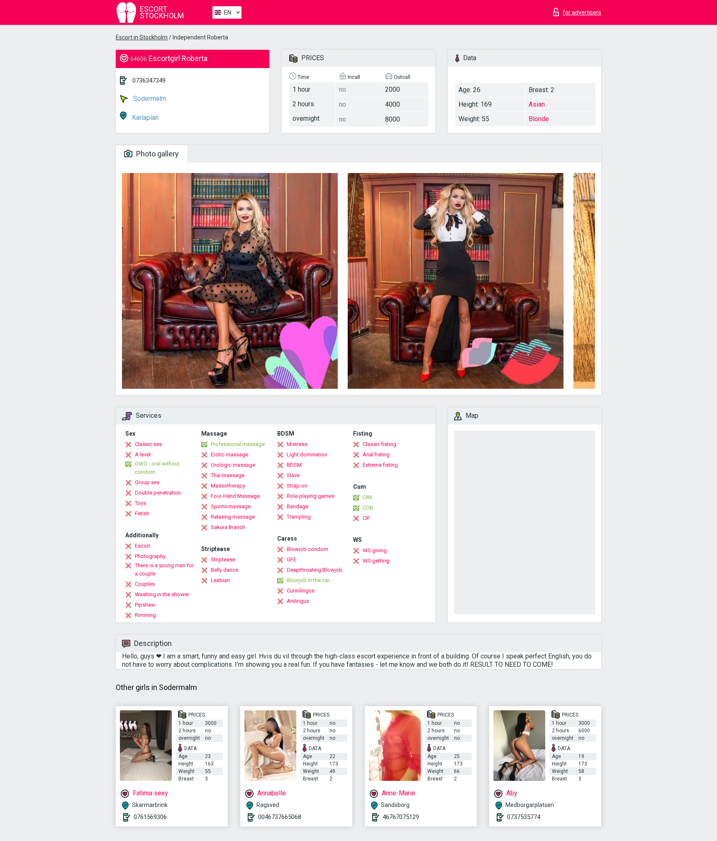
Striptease (223, 559)
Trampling (299, 517)
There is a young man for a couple (164, 569)
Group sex (147, 482)
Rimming (145, 615)
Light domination (307, 454)
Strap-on (297, 486)
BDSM (294, 465)
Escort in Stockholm (142, 37)
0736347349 (149, 80)
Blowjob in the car (308, 580)
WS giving (375, 550)
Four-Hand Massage (235, 496)
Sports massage (231, 506)
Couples (145, 584)
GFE (291, 559)
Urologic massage (233, 465)
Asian (537, 104)
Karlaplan (144, 118)
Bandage (297, 506)
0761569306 (150, 817)
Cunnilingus (301, 590)
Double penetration (158, 493)
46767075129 (401, 817)
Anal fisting (376, 454)
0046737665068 (279, 817)
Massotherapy (228, 486)
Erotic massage (229, 454)
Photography (150, 556)
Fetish (142, 513)
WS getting (376, 561)
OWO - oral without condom (157, 468)
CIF (366, 518)
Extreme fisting (380, 465)
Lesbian (220, 580)
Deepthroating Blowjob (314, 570)
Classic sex (148, 444)
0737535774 (523, 817)
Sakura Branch (228, 527)
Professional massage (238, 444)
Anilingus (298, 601)
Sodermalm (149, 98)
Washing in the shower (162, 594)
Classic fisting (379, 444)
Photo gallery (156, 153)
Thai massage (227, 475)
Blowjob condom (307, 549)
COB (368, 508)
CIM (367, 497)
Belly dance (224, 570)
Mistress (297, 444)
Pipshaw (145, 605)
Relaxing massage (233, 517)
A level (143, 454)
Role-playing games (310, 496)
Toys (140, 503)
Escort (142, 546)
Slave (293, 475)
